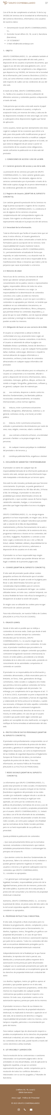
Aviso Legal (16, 1098)
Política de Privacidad (30, 1098)
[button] (46, 3)
